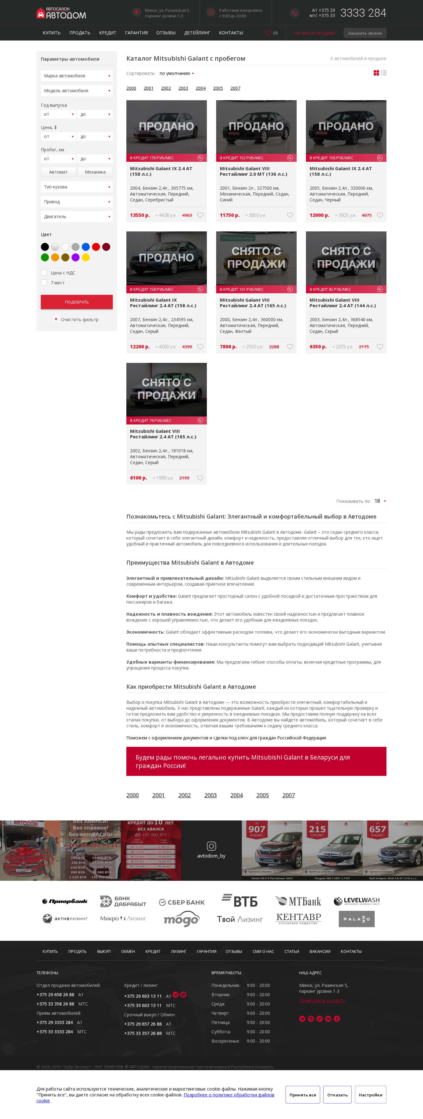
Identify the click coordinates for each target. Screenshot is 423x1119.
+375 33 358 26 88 (55, 1004)
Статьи (292, 951)
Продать (79, 33)
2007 (235, 88)
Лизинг (178, 951)
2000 (131, 88)
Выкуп (104, 951)
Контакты (231, 33)
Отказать (337, 1095)
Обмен (128, 951)
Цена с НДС (63, 273)
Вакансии (320, 951)
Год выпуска (54, 105)
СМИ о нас (263, 951)
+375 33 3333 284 (55, 1032)
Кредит (107, 33)
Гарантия (136, 33)
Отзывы (166, 33)
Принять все (303, 1095)
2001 (149, 88)
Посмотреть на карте (322, 1000)
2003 (183, 88)
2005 (218, 88)
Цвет (46, 234)
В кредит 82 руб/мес (345, 289)
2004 (201, 88)
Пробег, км (52, 150)
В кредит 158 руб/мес (166, 289)
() (275, 33)
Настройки (370, 1095)
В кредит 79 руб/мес (166, 420)
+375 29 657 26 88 (143, 1024)
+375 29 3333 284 (55, 1022)
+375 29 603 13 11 (143, 996)
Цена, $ (49, 127)
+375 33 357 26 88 (143, 1033)
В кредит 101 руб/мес (255, 289)
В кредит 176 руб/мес (166, 158)
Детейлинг (197, 33)
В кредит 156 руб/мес (345, 158)
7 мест (58, 283)
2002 (166, 88)
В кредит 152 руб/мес (255, 158)
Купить (52, 33)
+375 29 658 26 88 (55, 994)
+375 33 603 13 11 (143, 1005)
